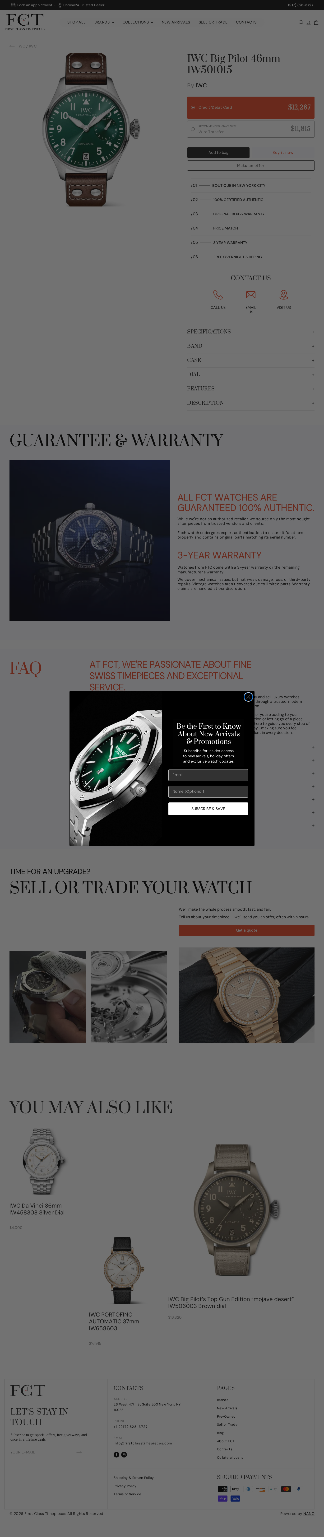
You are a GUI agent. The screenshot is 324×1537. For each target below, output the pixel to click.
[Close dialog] (248, 697)
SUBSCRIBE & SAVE (208, 808)
